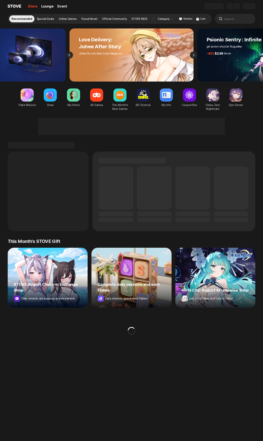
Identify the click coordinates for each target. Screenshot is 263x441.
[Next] (193, 55)
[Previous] (69, 55)
